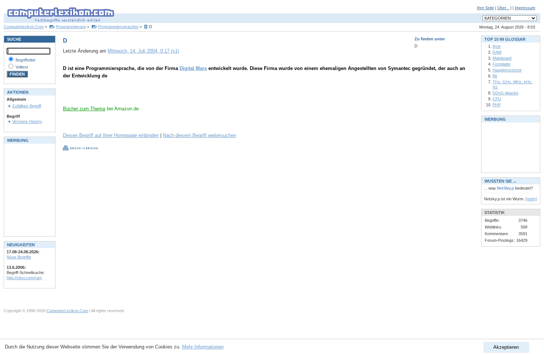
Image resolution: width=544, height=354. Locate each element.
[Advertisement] (149, 94)
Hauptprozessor (507, 70)
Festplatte (501, 64)
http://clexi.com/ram (24, 277)
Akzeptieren (506, 347)
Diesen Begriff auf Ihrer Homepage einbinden (111, 135)
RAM (497, 52)
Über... (503, 8)
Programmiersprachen (118, 26)
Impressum (525, 8)
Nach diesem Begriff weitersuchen (199, 135)
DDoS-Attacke (505, 93)
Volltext (22, 67)
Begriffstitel (25, 60)
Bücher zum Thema (84, 108)
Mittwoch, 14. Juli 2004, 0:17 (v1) (143, 51)
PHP (497, 105)
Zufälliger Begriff (26, 106)
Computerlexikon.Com (24, 26)
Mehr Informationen (203, 347)
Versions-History (27, 121)
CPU (497, 99)
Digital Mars (193, 68)
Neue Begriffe (19, 257)
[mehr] (531, 199)
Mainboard (502, 58)
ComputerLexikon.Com (67, 310)
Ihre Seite (485, 8)
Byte (497, 46)
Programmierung (71, 26)
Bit (495, 76)
